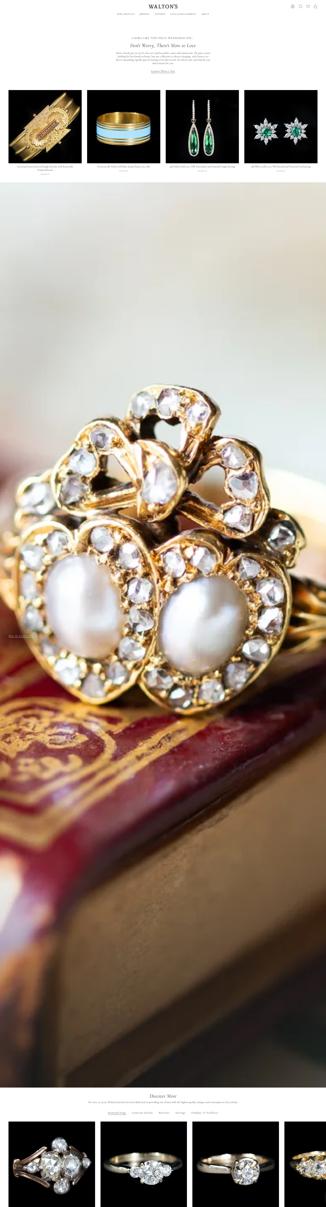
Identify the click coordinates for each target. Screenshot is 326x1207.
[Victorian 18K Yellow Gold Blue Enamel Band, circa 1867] (123, 126)
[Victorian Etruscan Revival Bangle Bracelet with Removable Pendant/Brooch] (45, 126)
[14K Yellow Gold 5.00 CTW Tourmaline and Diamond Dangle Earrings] (202, 126)
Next (321, 1164)
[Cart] (315, 6)
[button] (144, 14)
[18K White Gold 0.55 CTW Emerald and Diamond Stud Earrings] (281, 126)
